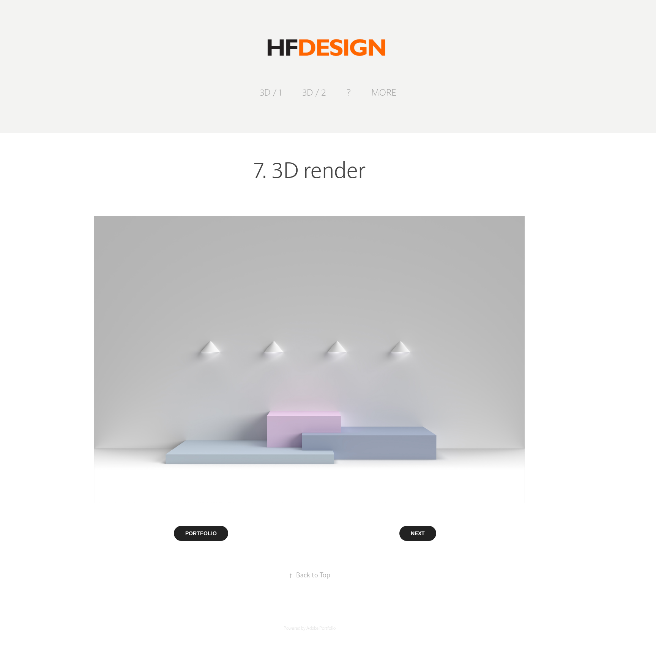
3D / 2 (314, 91)
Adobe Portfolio (321, 628)
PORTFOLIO (201, 533)
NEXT (418, 533)
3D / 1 (271, 91)
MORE (383, 91)
